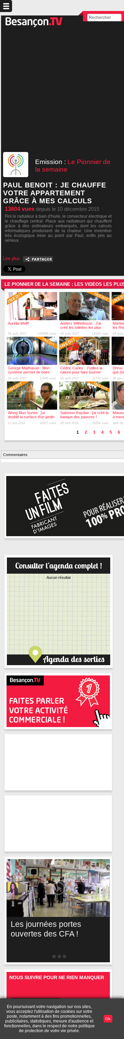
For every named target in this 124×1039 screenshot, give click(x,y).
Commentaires (15, 455)
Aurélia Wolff (18, 323)
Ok (108, 1019)
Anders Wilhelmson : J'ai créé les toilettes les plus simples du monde (80, 327)
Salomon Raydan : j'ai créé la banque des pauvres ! (84, 415)
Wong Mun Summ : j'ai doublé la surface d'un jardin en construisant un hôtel (31, 417)
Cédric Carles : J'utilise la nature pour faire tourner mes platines (81, 372)
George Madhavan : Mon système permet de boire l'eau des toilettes (29, 372)
